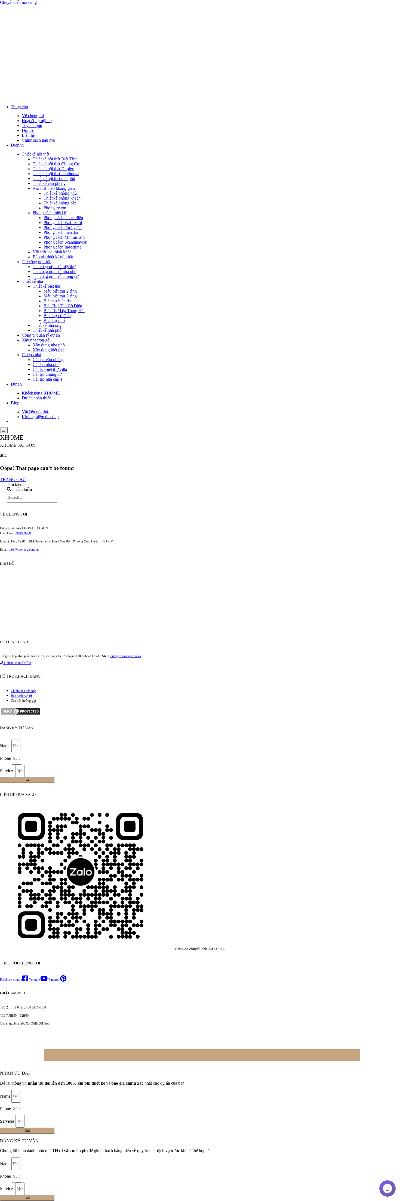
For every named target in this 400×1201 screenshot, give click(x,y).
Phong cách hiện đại (61, 232)
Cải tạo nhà (31, 354)
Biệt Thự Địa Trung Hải (64, 310)
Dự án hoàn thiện (36, 398)
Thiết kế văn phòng (49, 183)
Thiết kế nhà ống (47, 325)
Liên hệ (28, 135)
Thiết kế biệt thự (46, 286)
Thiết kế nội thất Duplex (53, 168)
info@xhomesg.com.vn (23, 549)
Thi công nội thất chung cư (55, 276)
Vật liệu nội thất (35, 411)
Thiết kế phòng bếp (60, 203)
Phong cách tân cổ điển (63, 217)
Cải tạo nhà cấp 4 (47, 379)
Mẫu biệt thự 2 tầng (60, 291)
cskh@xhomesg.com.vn (125, 656)
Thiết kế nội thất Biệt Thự (54, 159)
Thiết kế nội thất (35, 154)
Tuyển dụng (32, 125)
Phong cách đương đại (63, 227)
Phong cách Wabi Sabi (63, 222)
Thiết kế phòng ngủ (60, 193)
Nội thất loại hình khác (52, 252)
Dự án (16, 384)
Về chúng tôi (33, 115)
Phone (6, 758)
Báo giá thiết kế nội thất (53, 257)
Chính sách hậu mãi (38, 140)
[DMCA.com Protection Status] (20, 714)
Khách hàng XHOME (41, 393)
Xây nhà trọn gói (36, 340)
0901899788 (23, 533)
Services (8, 770)
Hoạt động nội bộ (36, 120)
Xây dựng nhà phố (48, 345)
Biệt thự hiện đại (58, 301)
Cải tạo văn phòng (48, 359)
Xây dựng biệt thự (48, 349)
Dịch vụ (17, 145)
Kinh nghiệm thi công (40, 416)
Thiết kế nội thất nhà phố (54, 178)
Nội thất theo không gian (54, 188)
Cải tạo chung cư (47, 374)
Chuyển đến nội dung (18, 2)
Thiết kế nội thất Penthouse (56, 173)
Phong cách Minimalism (64, 237)
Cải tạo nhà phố (46, 364)
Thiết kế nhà (32, 281)
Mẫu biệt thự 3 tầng (60, 296)
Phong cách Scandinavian (65, 242)
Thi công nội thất (36, 261)
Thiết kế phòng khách (62, 198)
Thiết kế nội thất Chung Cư (56, 164)
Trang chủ (19, 106)
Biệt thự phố (54, 320)
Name (5, 745)
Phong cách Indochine (62, 247)
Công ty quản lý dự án (41, 335)
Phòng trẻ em (55, 208)
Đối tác (28, 130)
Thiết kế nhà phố (47, 330)
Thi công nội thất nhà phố (54, 271)
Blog (15, 403)
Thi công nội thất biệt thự (54, 266)
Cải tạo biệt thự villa (50, 369)
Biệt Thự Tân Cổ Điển (63, 305)
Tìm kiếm (15, 484)
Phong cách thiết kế (49, 212)
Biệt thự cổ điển (57, 315)
